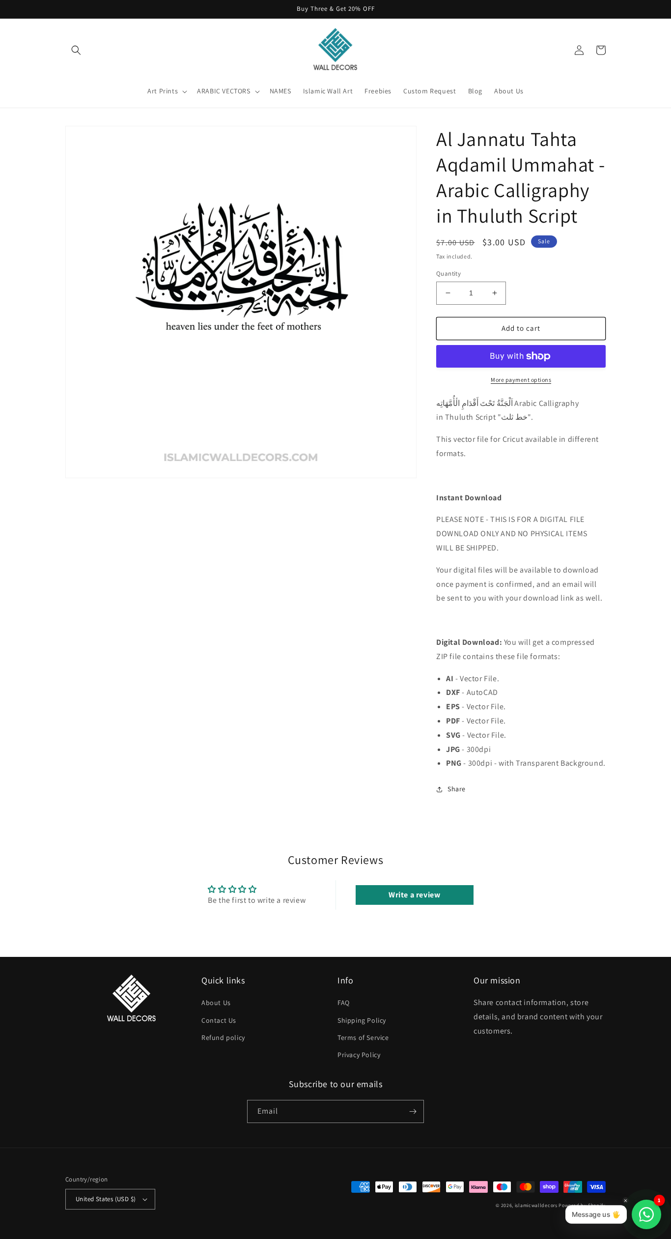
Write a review (414, 895)
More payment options (521, 379)
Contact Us (218, 1020)
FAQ (343, 1002)
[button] (76, 50)
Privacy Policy (358, 1054)
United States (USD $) (106, 1199)
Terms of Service (363, 1037)
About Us (216, 1002)
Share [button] (456, 788)
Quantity (448, 273)
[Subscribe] (412, 1111)
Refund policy (223, 1037)
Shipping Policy (361, 1020)
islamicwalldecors (536, 1205)
